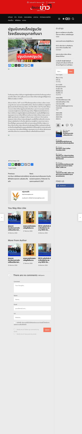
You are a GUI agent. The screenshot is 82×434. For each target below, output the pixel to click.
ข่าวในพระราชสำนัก (45, 17)
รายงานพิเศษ (28, 17)
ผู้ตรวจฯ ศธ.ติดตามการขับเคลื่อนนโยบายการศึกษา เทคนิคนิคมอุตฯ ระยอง (14, 230)
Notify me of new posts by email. (26, 334)
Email (15, 305)
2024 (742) (59, 117)
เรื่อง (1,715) (59, 78)
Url (15, 314)
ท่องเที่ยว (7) (59, 93)
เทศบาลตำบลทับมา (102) (62, 102)
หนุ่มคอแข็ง (29, 38)
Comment (17, 282)
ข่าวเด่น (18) (59, 89)
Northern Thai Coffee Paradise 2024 (63, 149)
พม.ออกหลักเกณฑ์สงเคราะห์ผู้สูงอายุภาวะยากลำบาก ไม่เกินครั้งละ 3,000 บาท (64, 166)
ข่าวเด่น (20, 17)
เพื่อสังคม (18, 20)
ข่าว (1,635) (59, 85)
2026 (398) (59, 113)
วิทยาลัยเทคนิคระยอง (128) (63, 100)
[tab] (58, 125)
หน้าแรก (10, 17)
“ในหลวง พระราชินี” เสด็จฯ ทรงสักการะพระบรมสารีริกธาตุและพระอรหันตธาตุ (65, 174)
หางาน (24, 20)
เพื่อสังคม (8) (59, 91)
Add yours (41, 275)
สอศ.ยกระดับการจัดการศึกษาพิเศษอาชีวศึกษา (63, 55)
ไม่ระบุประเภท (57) (61, 87)
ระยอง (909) (59, 98)
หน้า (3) (58, 80)
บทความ (35, 17)
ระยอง (14, 168)
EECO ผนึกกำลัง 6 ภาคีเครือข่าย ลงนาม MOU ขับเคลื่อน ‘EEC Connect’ (44, 230)
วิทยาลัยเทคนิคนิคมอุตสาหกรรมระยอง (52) (64, 107)
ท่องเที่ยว (10, 20)
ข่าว (15, 17)
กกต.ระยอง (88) (60, 104)
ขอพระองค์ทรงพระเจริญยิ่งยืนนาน (29, 227)
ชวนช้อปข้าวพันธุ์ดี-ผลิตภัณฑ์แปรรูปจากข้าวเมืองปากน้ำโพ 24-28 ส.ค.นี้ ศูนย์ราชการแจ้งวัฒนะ (64, 63)
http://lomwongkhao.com (27, 194)
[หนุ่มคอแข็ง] (15, 195)
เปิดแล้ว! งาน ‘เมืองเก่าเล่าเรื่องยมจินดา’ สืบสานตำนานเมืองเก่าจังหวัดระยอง (65, 157)
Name (15, 296)
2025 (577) (59, 115)
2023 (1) (58, 119)
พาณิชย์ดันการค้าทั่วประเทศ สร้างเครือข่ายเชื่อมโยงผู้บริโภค (65, 142)
